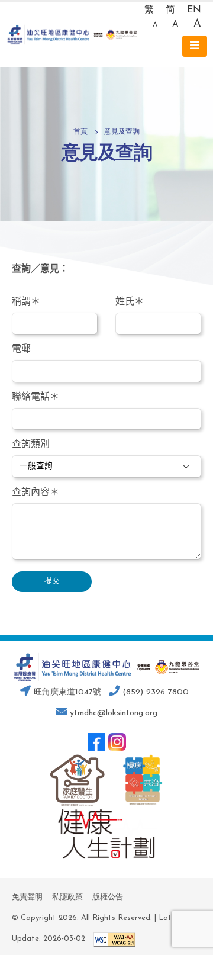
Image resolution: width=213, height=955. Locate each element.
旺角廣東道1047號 (66, 692)
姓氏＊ (129, 302)
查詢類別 (31, 444)
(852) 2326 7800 (154, 692)
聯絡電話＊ (35, 397)
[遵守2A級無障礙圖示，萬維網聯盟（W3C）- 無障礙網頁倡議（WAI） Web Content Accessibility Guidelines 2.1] (111, 939)
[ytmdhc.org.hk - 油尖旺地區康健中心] (72, 34)
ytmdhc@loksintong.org (113, 713)
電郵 (21, 349)
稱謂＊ (26, 302)
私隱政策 (67, 897)
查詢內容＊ (35, 492)
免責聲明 (27, 897)
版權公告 (107, 897)
